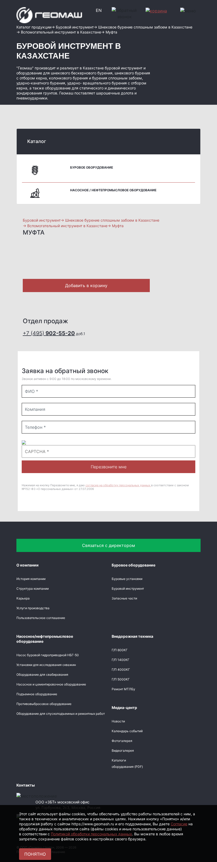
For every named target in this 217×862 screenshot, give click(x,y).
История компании (31, 579)
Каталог (36, 141)
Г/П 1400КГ (120, 660)
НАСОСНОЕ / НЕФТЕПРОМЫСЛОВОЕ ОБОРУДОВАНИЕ (113, 190)
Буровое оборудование (91, 167)
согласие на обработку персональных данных (118, 485)
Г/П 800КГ (120, 650)
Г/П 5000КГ (121, 679)
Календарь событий (127, 731)
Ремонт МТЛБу (123, 689)
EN (99, 10)
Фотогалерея (122, 741)
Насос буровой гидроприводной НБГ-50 (47, 655)
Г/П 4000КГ (121, 669)
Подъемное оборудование (36, 694)
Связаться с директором (108, 545)
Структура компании (32, 588)
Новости (118, 721)
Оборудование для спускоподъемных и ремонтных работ (60, 714)
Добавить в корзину (86, 285)
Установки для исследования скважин (46, 665)
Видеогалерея (123, 751)
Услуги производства (32, 608)
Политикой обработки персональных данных (91, 834)
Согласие (179, 824)
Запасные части (124, 598)
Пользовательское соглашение (40, 618)
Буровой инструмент (128, 588)
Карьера (23, 598)
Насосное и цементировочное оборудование (51, 684)
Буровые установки (127, 579)
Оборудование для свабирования (42, 675)
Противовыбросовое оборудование (43, 704)
